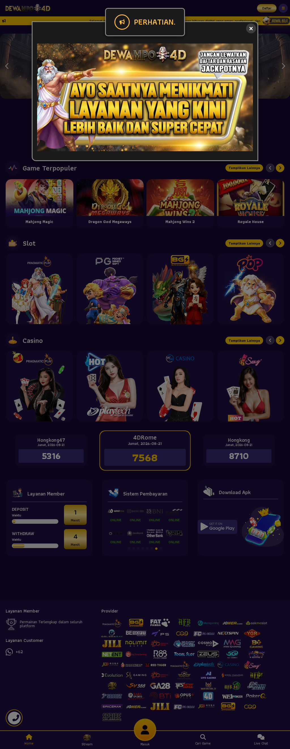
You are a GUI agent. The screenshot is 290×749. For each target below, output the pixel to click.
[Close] (251, 28)
